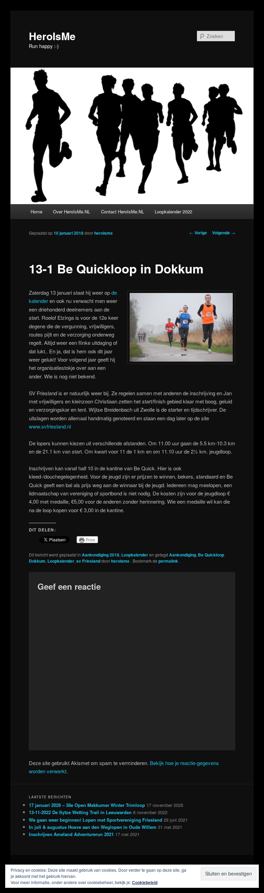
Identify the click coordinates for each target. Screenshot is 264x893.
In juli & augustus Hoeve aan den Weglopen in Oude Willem (92, 827)
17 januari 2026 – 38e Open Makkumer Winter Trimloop (87, 805)
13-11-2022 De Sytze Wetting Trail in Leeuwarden (80, 812)
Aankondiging (182, 555)
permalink (168, 561)
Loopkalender (134, 555)
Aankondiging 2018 (100, 555)
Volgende (223, 233)
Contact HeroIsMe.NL (122, 211)
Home (36, 211)
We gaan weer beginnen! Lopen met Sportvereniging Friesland (95, 819)
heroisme (103, 233)
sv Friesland (88, 561)
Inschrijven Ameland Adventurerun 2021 (71, 834)
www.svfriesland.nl (50, 426)
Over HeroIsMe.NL (71, 211)
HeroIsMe (52, 35)
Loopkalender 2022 (173, 211)
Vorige (198, 233)
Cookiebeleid (144, 882)
